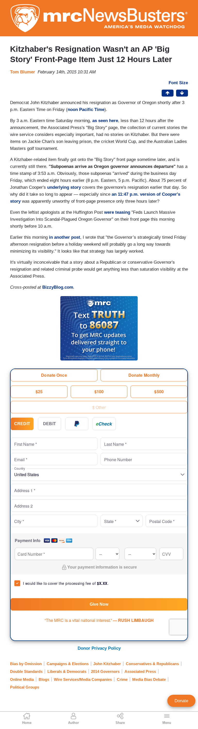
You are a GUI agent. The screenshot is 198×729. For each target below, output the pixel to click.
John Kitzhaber (107, 664)
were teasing (117, 212)
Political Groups (24, 687)
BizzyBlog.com (57, 287)
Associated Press (140, 671)
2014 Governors (105, 671)
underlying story (64, 187)
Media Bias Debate (149, 679)
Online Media (22, 679)
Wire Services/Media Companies (83, 679)
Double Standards (26, 671)
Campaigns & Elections (68, 664)
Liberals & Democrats (66, 671)
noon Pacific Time (86, 109)
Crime (122, 679)
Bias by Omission (26, 664)
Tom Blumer (22, 72)
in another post (64, 237)
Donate (181, 700)
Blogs (44, 679)
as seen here (105, 120)
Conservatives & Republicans (152, 664)
